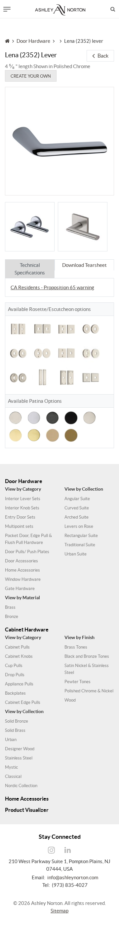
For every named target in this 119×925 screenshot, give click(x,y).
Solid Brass (15, 730)
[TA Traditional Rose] (18, 353)
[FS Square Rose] (66, 353)
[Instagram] (52, 850)
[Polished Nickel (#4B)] (89, 417)
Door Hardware (33, 41)
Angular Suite (77, 498)
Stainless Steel (18, 758)
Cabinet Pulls (17, 647)
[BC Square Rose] (82, 226)
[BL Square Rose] (90, 377)
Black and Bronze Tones (86, 656)
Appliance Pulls (19, 683)
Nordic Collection (21, 785)
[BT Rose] (18, 377)
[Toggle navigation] (7, 9)
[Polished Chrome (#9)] (34, 417)
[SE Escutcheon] (42, 377)
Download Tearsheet (84, 265)
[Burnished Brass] (71, 434)
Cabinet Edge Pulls (22, 702)
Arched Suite (76, 517)
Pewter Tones (77, 681)
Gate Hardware (20, 588)
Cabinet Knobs (19, 656)
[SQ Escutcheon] (66, 377)
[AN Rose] (30, 226)
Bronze (11, 616)
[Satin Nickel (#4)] (15, 417)
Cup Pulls (13, 665)
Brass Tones (75, 647)
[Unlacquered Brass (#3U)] (52, 434)
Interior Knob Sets (22, 507)
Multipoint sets (19, 526)
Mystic (11, 767)
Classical (13, 776)
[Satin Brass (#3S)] (15, 434)
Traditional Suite (79, 544)
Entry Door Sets (20, 517)
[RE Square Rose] (42, 329)
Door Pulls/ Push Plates (27, 551)
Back (103, 56)
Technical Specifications (30, 268)
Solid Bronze (16, 721)
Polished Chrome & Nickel (88, 690)
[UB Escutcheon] (18, 329)
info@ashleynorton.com (72, 877)
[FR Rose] (42, 353)
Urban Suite (75, 554)
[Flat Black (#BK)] (71, 417)
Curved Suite (76, 507)
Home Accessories (22, 570)
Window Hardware (23, 579)
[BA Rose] (90, 353)
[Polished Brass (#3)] (34, 434)
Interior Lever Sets (22, 498)
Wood (70, 700)
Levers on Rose (78, 526)
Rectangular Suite (81, 535)
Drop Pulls (14, 674)
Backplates (15, 693)
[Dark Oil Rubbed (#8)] (52, 417)
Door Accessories (21, 560)
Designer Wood (19, 748)
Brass (10, 607)
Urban (11, 739)
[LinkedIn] (68, 850)
